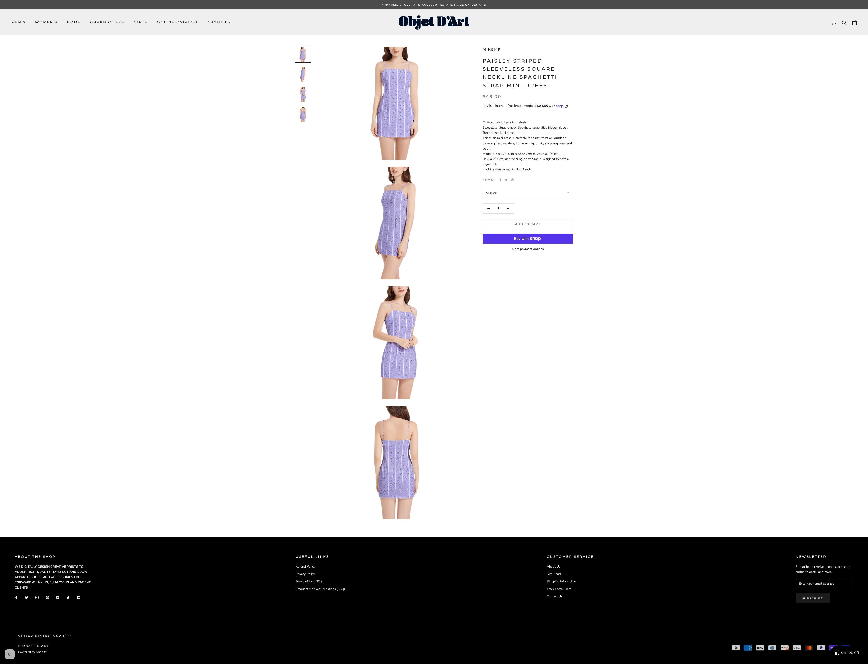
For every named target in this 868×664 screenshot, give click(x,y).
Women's (46, 22)
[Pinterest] (512, 179)
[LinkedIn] (78, 597)
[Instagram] (37, 597)
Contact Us (554, 596)
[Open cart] (854, 22)
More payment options (528, 249)
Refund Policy (305, 566)
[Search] (844, 22)
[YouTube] (57, 597)
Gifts (140, 22)
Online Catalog (177, 22)
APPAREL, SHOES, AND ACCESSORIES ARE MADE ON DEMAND (434, 4)
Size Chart (554, 574)
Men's (18, 22)
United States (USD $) (42, 635)
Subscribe (812, 598)
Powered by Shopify (32, 652)
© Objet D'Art (33, 646)
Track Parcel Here (559, 589)
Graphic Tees (107, 22)
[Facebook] (500, 179)
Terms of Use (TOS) (309, 581)
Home (74, 22)
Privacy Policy (305, 574)
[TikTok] (68, 597)
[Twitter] (506, 179)
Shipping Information (562, 581)
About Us (219, 22)
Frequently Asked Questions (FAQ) (320, 589)
